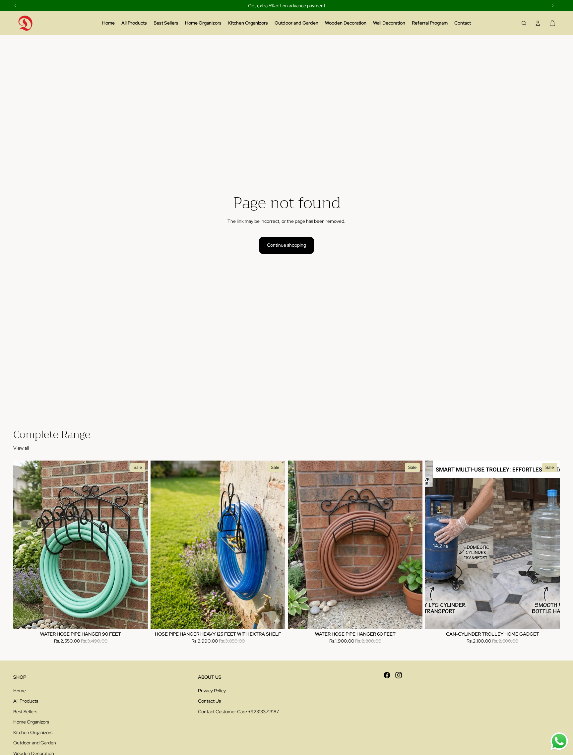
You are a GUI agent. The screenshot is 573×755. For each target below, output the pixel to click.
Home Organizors (31, 722)
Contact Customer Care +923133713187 (238, 712)
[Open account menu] (538, 23)
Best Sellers (25, 712)
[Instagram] (399, 675)
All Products (25, 701)
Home (19, 691)
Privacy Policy (212, 691)
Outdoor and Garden (34, 743)
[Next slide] (275, 544)
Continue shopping (286, 245)
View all (21, 448)
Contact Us (209, 701)
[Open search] (524, 23)
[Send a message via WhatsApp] (559, 741)
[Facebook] (387, 675)
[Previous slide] (160, 544)
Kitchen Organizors (32, 732)
